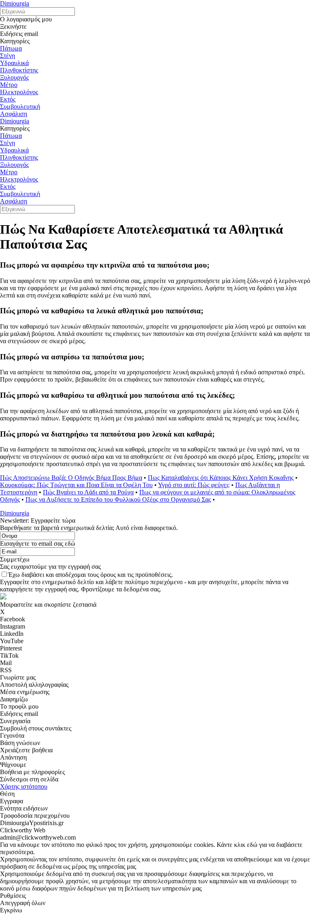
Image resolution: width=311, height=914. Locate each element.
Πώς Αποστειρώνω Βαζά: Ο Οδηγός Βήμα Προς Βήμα (71, 477)
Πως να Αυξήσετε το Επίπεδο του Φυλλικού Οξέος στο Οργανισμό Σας (118, 499)
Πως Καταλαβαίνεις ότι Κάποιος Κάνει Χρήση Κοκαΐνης (221, 477)
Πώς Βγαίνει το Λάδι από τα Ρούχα (88, 492)
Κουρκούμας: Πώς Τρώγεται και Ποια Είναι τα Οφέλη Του (76, 484)
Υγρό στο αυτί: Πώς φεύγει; (194, 484)
